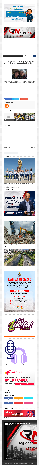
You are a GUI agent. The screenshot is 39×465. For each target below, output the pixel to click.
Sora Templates (10, 463)
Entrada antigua (33, 147)
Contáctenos (33, 463)
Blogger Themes (25, 463)
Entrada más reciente (7, 147)
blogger (21, 463)
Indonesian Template (15, 463)
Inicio (20, 147)
